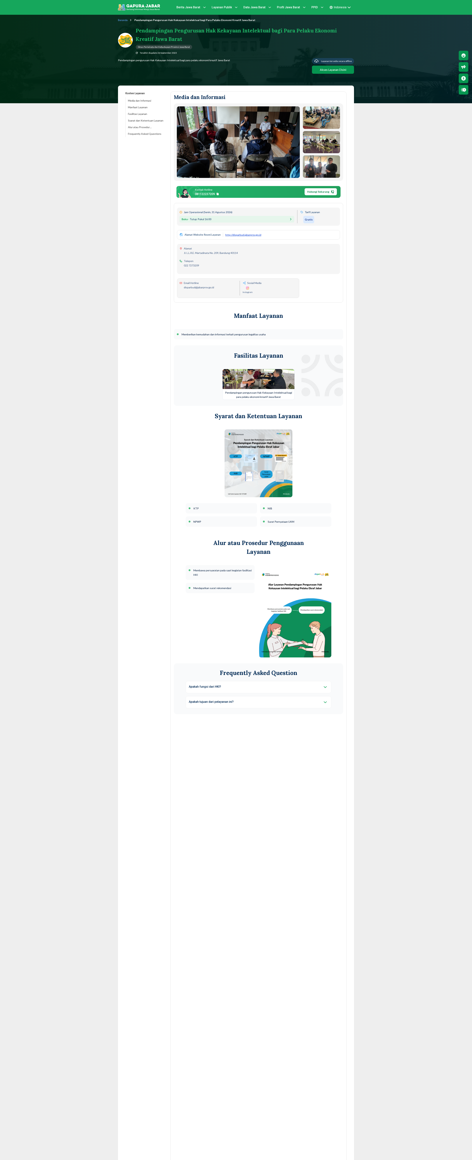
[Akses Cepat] (463, 90)
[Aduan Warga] (463, 67)
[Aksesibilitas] (463, 78)
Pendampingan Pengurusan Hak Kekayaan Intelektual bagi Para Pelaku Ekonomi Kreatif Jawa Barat (194, 20)
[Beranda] (139, 7)
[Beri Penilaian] (463, 55)
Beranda (123, 20)
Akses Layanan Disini (333, 69)
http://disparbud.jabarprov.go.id (243, 234)
